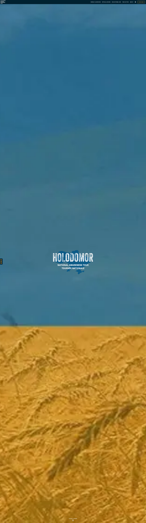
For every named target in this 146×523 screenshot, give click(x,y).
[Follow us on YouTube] (1, 263)
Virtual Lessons (106, 2)
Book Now (141, 2)
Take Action (125, 2)
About (131, 2)
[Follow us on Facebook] (1, 260)
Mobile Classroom (96, 2)
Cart (135, 2)
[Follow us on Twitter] (1, 261)
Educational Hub (116, 2)
